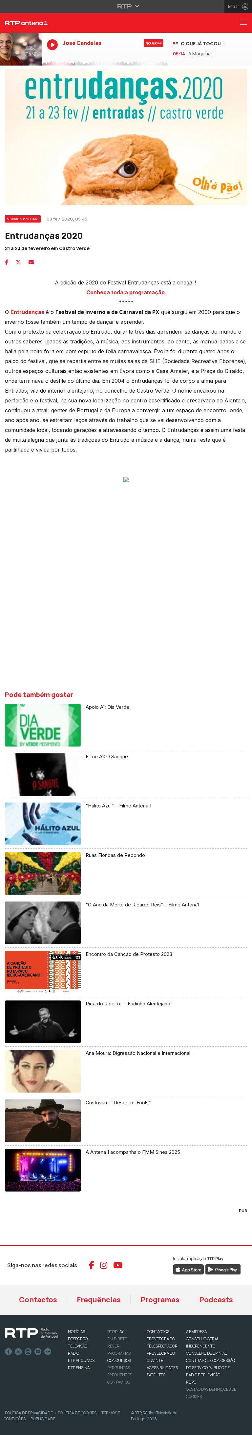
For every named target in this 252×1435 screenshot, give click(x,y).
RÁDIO (73, 1353)
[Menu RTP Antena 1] (246, 23)
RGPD (191, 1382)
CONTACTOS (158, 1331)
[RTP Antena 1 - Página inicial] (21, 23)
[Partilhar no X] (18, 262)
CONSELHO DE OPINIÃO (206, 1353)
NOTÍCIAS (76, 1331)
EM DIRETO (117, 1339)
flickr (48, 1351)
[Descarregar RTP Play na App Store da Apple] (188, 1268)
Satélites (156, 1375)
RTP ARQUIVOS (81, 1360)
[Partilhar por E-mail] (31, 262)
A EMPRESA (196, 1331)
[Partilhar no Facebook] (6, 262)
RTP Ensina (79, 1367)
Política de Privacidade (29, 1413)
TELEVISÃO (77, 1346)
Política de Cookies (77, 1413)
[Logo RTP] (31, 1333)
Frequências (99, 1300)
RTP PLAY (115, 1331)
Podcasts (216, 1300)
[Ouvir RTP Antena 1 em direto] (21, 49)
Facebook (8, 1351)
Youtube (38, 1351)
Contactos (38, 1300)
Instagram (28, 1351)
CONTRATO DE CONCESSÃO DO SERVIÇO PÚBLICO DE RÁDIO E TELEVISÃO (210, 1368)
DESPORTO (78, 1339)
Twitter (18, 1351)
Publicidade (43, 1419)
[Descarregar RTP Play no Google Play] (223, 1268)
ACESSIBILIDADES (162, 1367)
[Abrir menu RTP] (126, 6)
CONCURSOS (119, 1360)
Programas (159, 1300)
